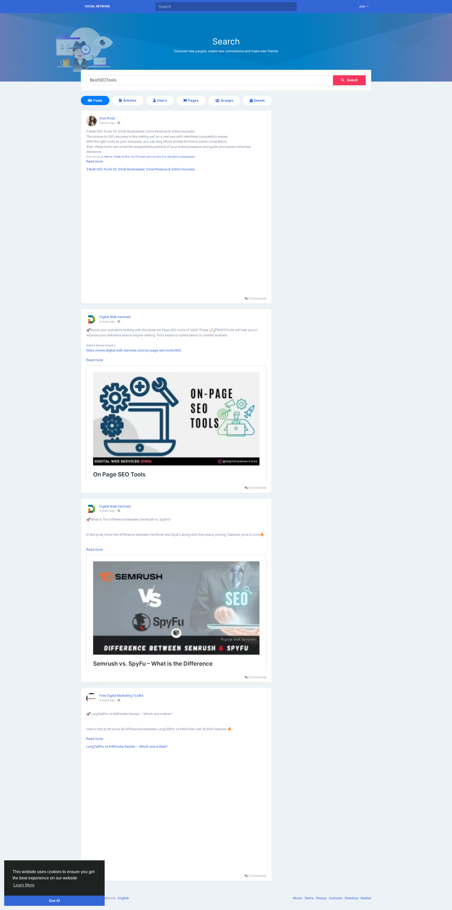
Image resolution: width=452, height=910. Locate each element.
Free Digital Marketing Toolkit (121, 696)
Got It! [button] (54, 901)
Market (366, 898)
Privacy (321, 898)
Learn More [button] (24, 885)
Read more (94, 161)
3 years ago (107, 123)
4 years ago (107, 510)
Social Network (97, 6)
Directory (352, 898)
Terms (309, 898)
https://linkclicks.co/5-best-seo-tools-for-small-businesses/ (149, 157)
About (298, 898)
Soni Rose (107, 118)
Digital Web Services (115, 317)
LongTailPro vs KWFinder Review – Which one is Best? (127, 746)
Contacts (336, 898)
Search (352, 80)
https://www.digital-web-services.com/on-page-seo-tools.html (133, 350)
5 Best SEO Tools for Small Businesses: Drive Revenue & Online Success (140, 169)
